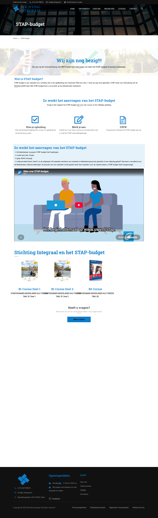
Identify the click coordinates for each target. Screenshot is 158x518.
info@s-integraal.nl (54, 2)
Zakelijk (83, 490)
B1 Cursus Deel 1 (29, 289)
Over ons (97, 9)
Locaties (122, 9)
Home (72, 9)
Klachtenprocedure (97, 507)
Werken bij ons (138, 507)
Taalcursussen (85, 486)
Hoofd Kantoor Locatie (74, 2)
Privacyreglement (79, 507)
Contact (133, 9)
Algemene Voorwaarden (119, 507)
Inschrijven (109, 9)
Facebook (56, 499)
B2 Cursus (95, 289)
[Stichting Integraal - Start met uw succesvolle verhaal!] (27, 9)
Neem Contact (79, 319)
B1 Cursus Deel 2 (62, 289)
